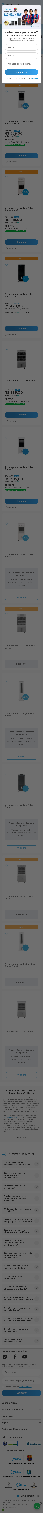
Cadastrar (21, 72)
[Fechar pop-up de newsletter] (37, 8)
